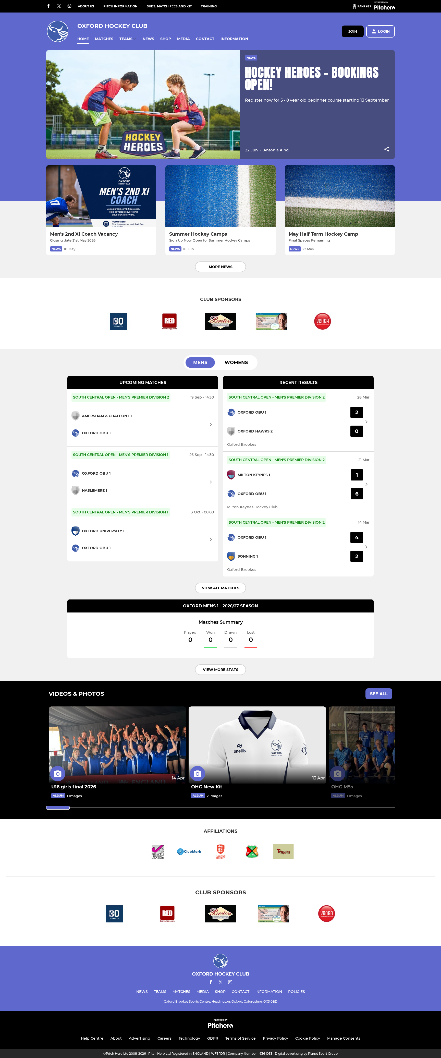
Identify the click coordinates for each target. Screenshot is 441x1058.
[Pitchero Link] (384, 8)
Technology (189, 1038)
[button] (83, 39)
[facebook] (48, 6)
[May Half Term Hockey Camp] (340, 196)
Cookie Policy (307, 1038)
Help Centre (92, 1038)
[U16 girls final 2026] (117, 745)
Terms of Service (240, 1038)
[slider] (58, 808)
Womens (236, 362)
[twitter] (59, 6)
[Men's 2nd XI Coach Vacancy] (101, 196)
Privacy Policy (275, 1038)
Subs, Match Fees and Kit (169, 6)
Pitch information (120, 6)
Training (209, 6)
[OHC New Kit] (257, 745)
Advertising (139, 1038)
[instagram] (69, 6)
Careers (164, 1038)
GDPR (212, 1038)
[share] (387, 149)
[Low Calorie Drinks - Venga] (322, 322)
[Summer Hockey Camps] (220, 196)
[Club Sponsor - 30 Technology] (118, 322)
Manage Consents (343, 1038)
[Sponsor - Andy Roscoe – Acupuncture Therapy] (271, 322)
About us (86, 6)
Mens (200, 362)
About (116, 1038)
